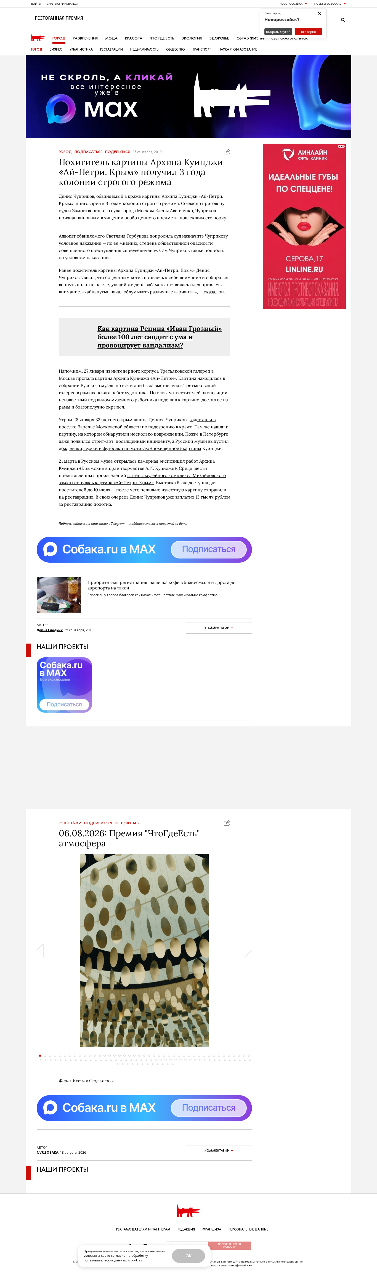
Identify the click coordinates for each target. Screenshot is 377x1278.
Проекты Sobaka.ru (327, 4)
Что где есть (162, 38)
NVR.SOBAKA (47, 1152)
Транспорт (201, 49)
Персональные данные (248, 1229)
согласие (118, 1255)
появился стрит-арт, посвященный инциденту (120, 441)
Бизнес (56, 49)
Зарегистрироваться (62, 4)
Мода (111, 38)
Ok (188, 1255)
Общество (175, 49)
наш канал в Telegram (107, 523)
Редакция (186, 1229)
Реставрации (111, 49)
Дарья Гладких (50, 630)
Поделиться (117, 152)
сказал (210, 291)
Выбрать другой (278, 32)
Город (58, 38)
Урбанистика (81, 49)
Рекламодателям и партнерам (143, 1229)
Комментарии (217, 628)
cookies (136, 1260)
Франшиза (211, 1229)
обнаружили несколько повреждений (143, 434)
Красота (133, 38)
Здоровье (219, 38)
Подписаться (88, 152)
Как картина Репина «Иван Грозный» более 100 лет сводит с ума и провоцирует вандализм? (159, 336)
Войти (36, 4)
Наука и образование (238, 49)
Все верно (308, 32)
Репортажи (70, 823)
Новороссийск (291, 4)
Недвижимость (144, 49)
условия (90, 1255)
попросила (161, 236)
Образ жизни (250, 38)
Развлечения (85, 38)
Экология (192, 38)
